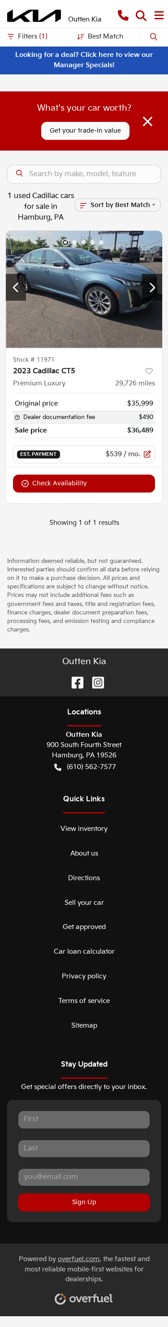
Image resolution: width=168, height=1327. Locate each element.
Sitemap (84, 1025)
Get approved (84, 927)
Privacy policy (84, 976)
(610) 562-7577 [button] (91, 767)
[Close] (148, 121)
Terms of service (84, 1001)
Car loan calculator (84, 951)
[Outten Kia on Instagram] (94, 682)
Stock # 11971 (34, 359)
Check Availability (59, 483)
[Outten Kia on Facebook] (74, 682)
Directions (84, 878)
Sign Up (84, 1202)
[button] (123, 16)
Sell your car (84, 903)
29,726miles (135, 383)
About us (84, 853)
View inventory (84, 829)
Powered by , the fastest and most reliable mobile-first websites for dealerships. (84, 1269)
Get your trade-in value (85, 130)
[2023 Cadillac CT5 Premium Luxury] (84, 289)
